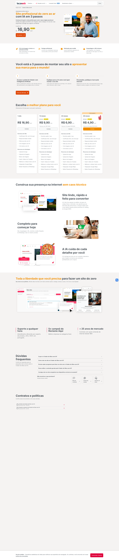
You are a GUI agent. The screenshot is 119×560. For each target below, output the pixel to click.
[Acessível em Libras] (117, 280)
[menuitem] (31, 3)
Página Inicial (18, 7)
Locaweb (21, 3)
